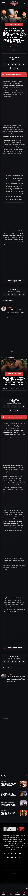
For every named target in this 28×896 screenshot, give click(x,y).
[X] (8, 64)
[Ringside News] (14, 3)
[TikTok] (16, 857)
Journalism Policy (8, 869)
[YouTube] (23, 64)
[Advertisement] (14, 218)
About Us (15, 865)
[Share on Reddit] (19, 294)
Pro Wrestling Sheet (9, 140)
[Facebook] (4, 64)
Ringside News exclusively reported (14, 598)
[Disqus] (14, 741)
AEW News (3, 791)
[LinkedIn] (15, 64)
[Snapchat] (14, 68)
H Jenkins (6, 388)
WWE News (3, 781)
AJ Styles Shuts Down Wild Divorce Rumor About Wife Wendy (8, 785)
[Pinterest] (19, 64)
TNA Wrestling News (14, 24)
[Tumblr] (24, 854)
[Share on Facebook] (4, 294)
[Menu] (3, 3)
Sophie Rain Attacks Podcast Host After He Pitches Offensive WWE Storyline (8, 804)
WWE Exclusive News (9, 357)
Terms (14, 873)
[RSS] (20, 857)
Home (2, 357)
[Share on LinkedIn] (12, 294)
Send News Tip (9, 862)
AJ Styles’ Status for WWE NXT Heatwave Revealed (8, 814)
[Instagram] (10, 68)
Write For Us (19, 862)
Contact (22, 865)
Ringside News (7, 476)
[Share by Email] (23, 294)
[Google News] (12, 64)
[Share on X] (8, 294)
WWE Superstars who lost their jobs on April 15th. (13, 86)
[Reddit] (17, 68)
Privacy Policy (20, 869)
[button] (25, 3)
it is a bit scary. (17, 519)
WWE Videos (4, 800)
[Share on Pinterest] (15, 294)
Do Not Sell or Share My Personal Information (14, 881)
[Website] (8, 685)
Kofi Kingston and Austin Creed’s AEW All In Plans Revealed (8, 794)
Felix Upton (7, 46)
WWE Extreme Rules (7, 667)
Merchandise (7, 865)
